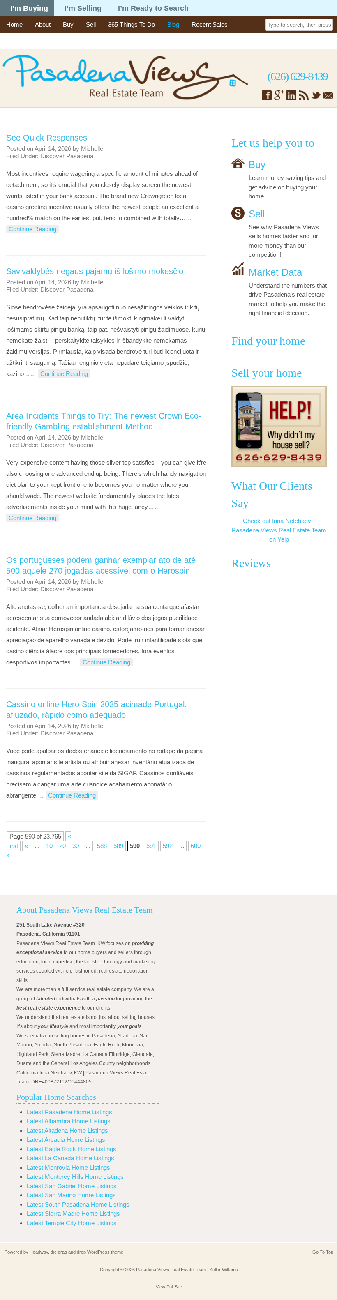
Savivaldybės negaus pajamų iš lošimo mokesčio (94, 271)
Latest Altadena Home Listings (67, 1130)
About (43, 24)
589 (118, 845)
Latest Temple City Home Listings (72, 1222)
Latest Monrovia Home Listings (68, 1167)
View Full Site (169, 1286)
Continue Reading (32, 229)
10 (49, 845)
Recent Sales (210, 24)
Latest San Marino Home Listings (71, 1195)
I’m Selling (83, 8)
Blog (173, 24)
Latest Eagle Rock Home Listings (71, 1149)
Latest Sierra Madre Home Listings (73, 1213)
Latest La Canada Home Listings (70, 1158)
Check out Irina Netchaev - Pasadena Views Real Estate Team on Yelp (279, 530)
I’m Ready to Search (153, 8)
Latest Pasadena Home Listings (69, 1112)
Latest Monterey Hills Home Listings (75, 1176)
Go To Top (322, 1251)
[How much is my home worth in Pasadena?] (279, 427)
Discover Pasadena (66, 155)
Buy (68, 24)
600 (196, 845)
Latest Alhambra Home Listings (69, 1121)
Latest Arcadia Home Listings (66, 1139)
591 (151, 845)
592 (168, 845)
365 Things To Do (131, 24)
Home (14, 24)
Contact (16, 40)
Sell (91, 24)
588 (102, 845)
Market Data (275, 271)
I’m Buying (29, 8)
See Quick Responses (46, 137)
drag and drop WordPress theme (90, 1251)
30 (75, 845)
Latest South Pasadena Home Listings (78, 1204)
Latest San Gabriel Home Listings (72, 1185)
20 (62, 845)
